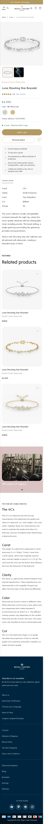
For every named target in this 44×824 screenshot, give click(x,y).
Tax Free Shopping (9, 747)
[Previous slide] (2, 45)
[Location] (36, 8)
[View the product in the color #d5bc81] (13, 112)
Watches (5, 789)
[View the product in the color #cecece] (5, 112)
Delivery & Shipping (10, 736)
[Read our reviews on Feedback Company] (32, 2)
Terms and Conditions (11, 753)
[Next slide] (41, 45)
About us (5, 695)
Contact (5, 730)
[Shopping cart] (40, 8)
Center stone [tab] (7, 180)
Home (4, 17)
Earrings (5, 783)
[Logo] (22, 8)
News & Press (7, 712)
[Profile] (31, 8)
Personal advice (18, 140)
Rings (4, 771)
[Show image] (22, 44)
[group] (7, 72)
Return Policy (7, 742)
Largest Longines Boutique (13, 718)
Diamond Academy (10, 765)
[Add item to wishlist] (39, 140)
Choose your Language (11, 706)
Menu (4, 9)
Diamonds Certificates (11, 701)
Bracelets (6, 777)
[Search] (7, 8)
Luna (11, 17)
